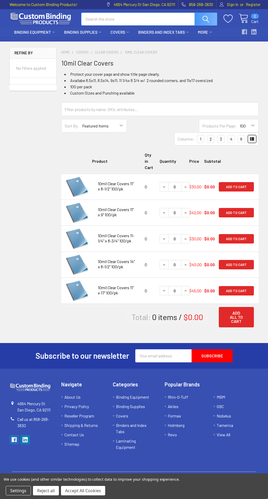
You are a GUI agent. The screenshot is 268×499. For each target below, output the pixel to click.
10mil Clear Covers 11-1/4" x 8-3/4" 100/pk (116, 238)
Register (253, 4)
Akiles (173, 406)
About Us (72, 396)
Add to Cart (236, 187)
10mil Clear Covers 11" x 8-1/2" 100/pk (116, 186)
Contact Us (74, 434)
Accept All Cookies (83, 491)
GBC (220, 406)
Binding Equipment (32, 32)
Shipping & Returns (81, 425)
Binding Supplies (80, 32)
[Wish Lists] (231, 18)
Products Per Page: (219, 125)
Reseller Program (79, 415)
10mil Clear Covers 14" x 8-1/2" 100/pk (116, 264)
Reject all (46, 491)
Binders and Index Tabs (161, 32)
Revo (172, 434)
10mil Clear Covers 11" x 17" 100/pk (116, 290)
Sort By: (72, 125)
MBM (221, 396)
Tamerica (225, 425)
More (203, 32)
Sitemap (71, 444)
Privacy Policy (76, 406)
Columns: (186, 138)
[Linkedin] (254, 32)
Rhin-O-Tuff (178, 396)
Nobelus (224, 415)
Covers (117, 32)
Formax (174, 415)
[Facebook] (244, 32)
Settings (18, 491)
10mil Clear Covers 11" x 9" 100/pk (116, 212)
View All (223, 434)
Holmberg (176, 425)
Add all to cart (236, 317)
